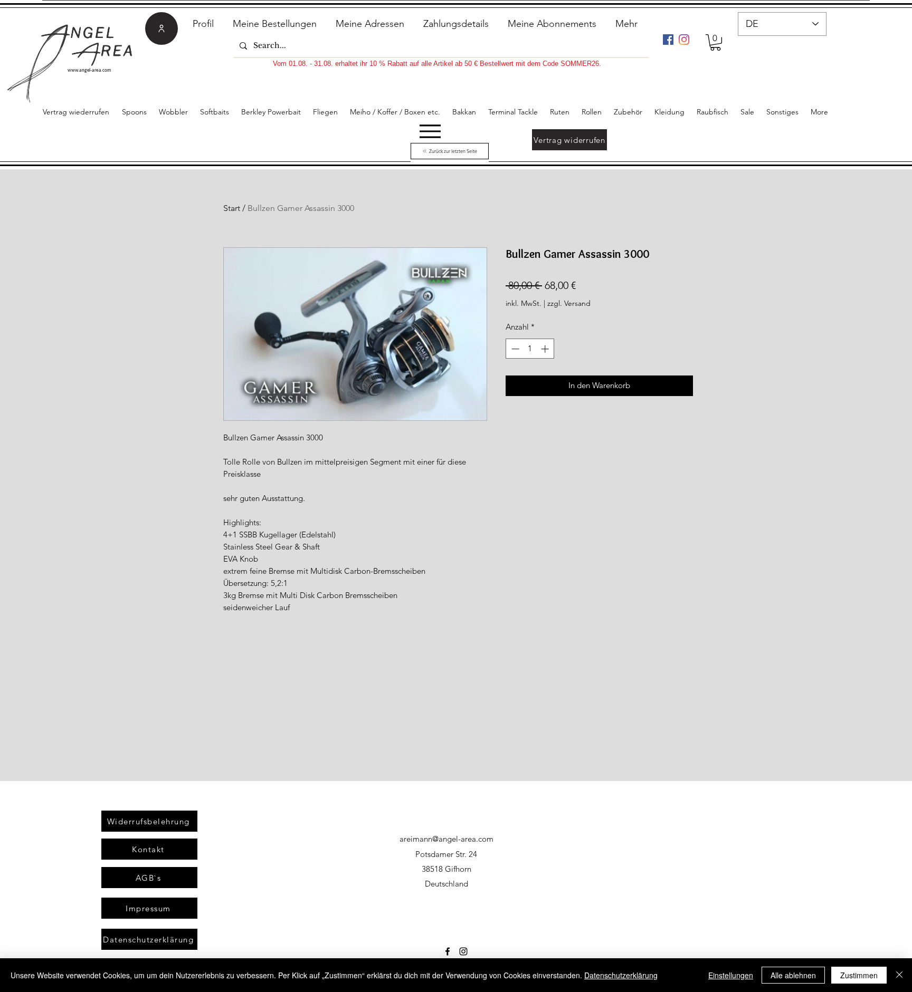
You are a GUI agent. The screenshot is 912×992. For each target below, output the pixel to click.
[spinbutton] (530, 349)
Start (231, 208)
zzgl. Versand (569, 303)
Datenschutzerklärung (621, 975)
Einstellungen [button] (730, 975)
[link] (715, 42)
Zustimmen (859, 975)
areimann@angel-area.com (446, 839)
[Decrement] (514, 349)
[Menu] (430, 131)
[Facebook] (668, 39)
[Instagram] (684, 39)
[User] (161, 28)
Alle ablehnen (793, 975)
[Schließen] (899, 975)
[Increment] (546, 349)
